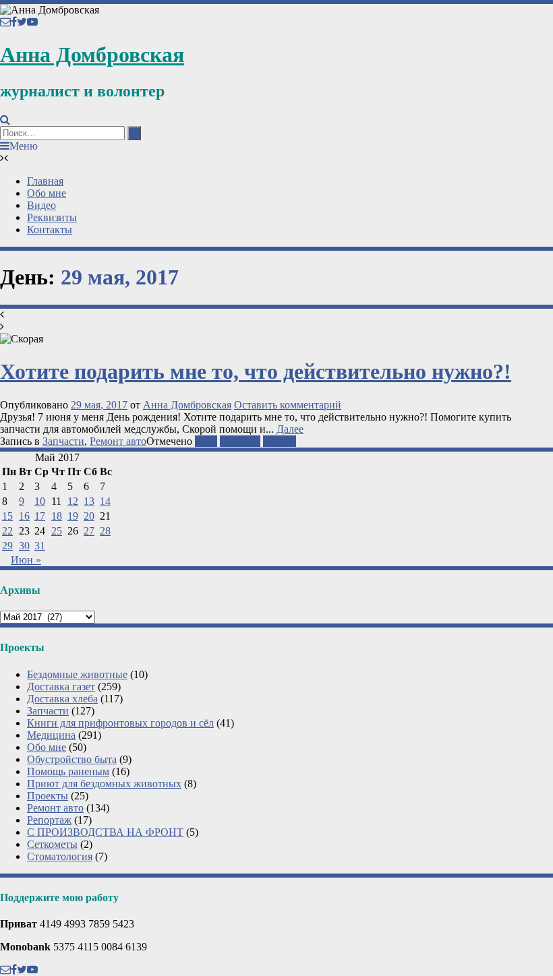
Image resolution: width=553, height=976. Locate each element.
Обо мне (46, 193)
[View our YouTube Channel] (32, 22)
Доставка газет (61, 686)
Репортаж (49, 820)
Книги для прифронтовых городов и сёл (120, 723)
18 (56, 516)
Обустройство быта (72, 759)
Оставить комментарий (287, 404)
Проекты (47, 795)
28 (105, 531)
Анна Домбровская (92, 54)
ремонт (279, 441)
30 (24, 545)
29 (7, 545)
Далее (289, 429)
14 (105, 501)
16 (24, 516)
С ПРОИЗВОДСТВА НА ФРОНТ (105, 832)
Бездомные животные (77, 674)
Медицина (51, 735)
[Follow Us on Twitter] (22, 22)
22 (7, 531)
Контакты (49, 229)
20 (89, 516)
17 (39, 516)
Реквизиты (52, 217)
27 (89, 531)
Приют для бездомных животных (104, 783)
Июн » (26, 560)
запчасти (240, 441)
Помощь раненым (68, 771)
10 (39, 501)
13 (89, 501)
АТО (206, 441)
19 (72, 516)
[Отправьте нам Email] (5, 22)
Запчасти (63, 441)
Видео (41, 205)
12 (72, 501)
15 (7, 516)
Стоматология (59, 856)
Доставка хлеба (62, 698)
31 (39, 545)
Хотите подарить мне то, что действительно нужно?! (255, 371)
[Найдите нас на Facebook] (14, 22)
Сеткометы (52, 844)
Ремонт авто (118, 441)
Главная (45, 181)
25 (56, 531)
